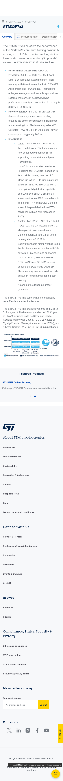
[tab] (7, 36)
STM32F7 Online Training (16, 382)
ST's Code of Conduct (14, 664)
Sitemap (7, 617)
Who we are (9, 447)
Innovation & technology (16, 475)
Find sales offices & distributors (20, 546)
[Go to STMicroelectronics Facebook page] (37, 731)
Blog (5, 503)
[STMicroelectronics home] (10, 427)
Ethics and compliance (15, 646)
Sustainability (10, 466)
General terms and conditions (18, 512)
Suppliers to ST (11, 493)
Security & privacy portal (16, 673)
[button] (4, 21)
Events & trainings (12, 574)
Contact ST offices (12, 537)
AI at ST (7, 583)
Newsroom (8, 564)
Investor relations (12, 456)
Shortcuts (8, 607)
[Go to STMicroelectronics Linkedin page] (18, 731)
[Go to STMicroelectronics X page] (10, 731)
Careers (7, 484)
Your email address (12, 698)
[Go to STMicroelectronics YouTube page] (46, 731)
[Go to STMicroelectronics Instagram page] (28, 731)
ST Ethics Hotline (12, 655)
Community (9, 555)
